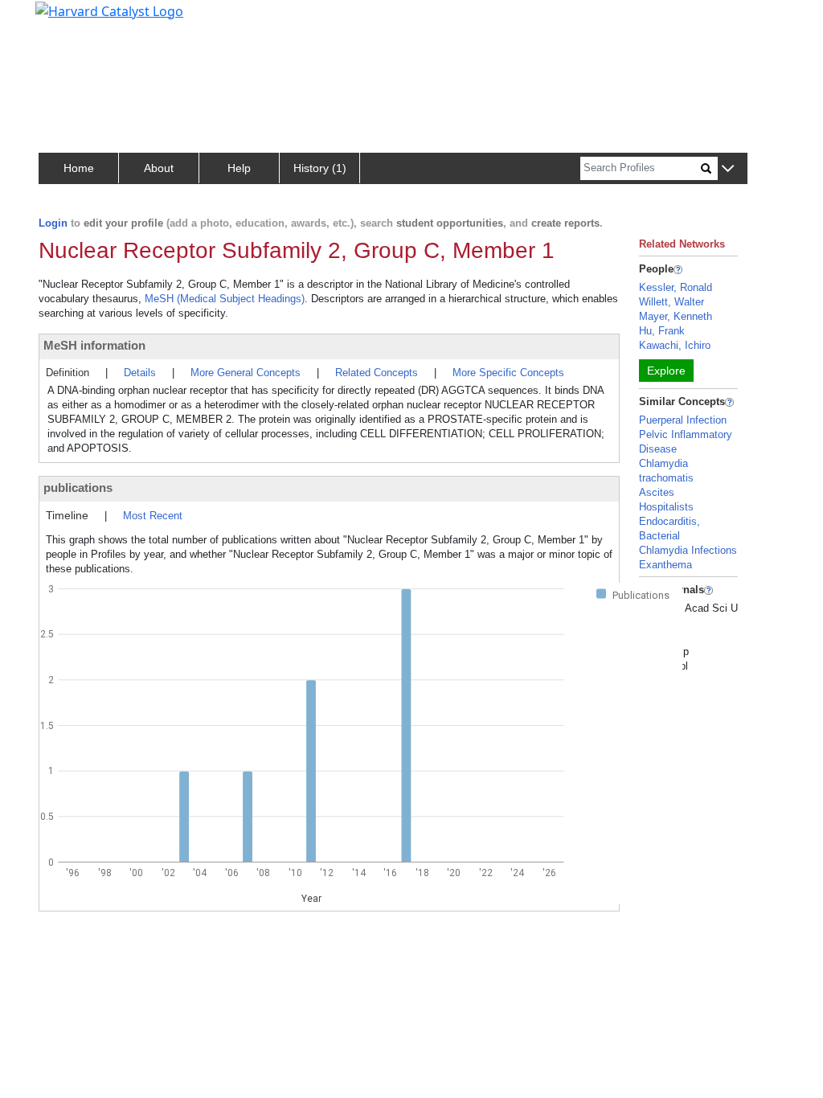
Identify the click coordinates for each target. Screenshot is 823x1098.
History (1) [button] (319, 168)
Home (78, 168)
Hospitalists (666, 507)
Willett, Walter (671, 302)
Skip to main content (67, 19)
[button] (728, 169)
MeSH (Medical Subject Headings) (225, 299)
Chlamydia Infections (688, 550)
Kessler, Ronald (675, 287)
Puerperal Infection (683, 420)
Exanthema (665, 565)
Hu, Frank (662, 331)
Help (239, 168)
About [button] (159, 168)
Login (53, 223)
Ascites (656, 492)
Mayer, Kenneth (675, 316)
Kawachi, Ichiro (674, 345)
